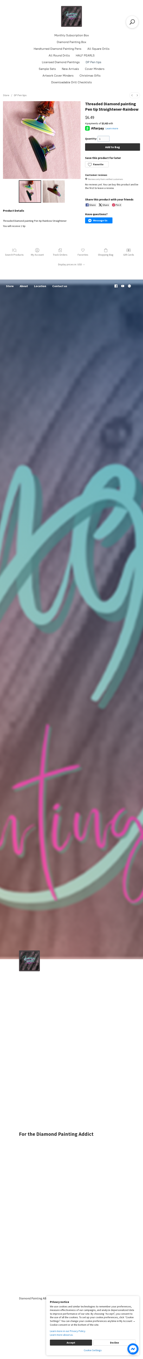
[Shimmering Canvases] (71, 16)
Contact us (59, 286)
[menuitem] (132, 95)
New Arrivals (70, 69)
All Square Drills (98, 48)
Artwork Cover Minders (58, 75)
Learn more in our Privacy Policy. (68, 1331)
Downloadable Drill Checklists (71, 82)
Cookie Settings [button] (93, 1350)
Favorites (83, 254)
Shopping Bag (105, 254)
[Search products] (132, 22)
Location (40, 286)
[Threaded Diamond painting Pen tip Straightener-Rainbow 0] (30, 191)
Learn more (112, 128)
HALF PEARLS (85, 55)
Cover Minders (94, 69)
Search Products (14, 254)
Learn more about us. (61, 1334)
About (24, 286)
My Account (37, 254)
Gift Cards (128, 254)
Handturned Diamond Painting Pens (57, 48)
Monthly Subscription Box (71, 35)
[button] (96, 164)
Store (6, 95)
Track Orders (60, 254)
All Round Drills (59, 55)
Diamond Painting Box (71, 42)
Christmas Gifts (90, 75)
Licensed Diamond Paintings (61, 62)
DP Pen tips (93, 62)
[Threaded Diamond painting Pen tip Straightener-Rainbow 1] (54, 191)
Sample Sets (47, 69)
